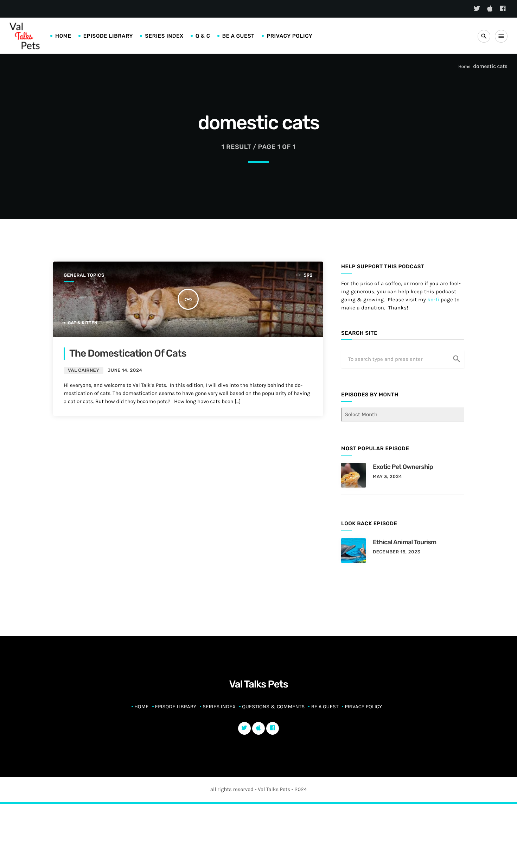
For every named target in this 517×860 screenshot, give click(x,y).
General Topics (84, 275)
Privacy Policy (289, 36)
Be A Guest (238, 36)
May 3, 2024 (387, 476)
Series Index (164, 36)
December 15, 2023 (396, 552)
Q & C (203, 36)
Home (63, 36)
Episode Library (108, 36)
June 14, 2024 (125, 370)
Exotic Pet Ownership (403, 467)
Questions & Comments (273, 706)
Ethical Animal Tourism (404, 542)
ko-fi (433, 299)
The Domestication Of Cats (127, 353)
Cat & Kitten (82, 322)
